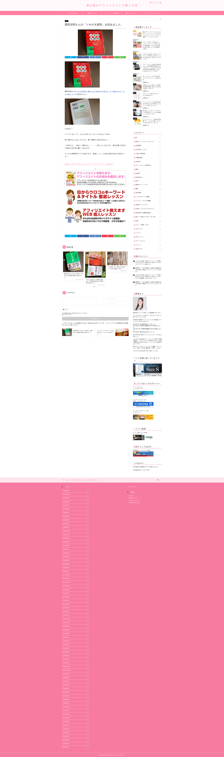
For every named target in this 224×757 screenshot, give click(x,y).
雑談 (148, 188)
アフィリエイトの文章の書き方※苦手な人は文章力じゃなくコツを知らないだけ (152, 103)
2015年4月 (75, 692)
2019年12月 (75, 494)
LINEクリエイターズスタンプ (147, 208)
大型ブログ (147, 249)
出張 (148, 220)
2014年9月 (75, 718)
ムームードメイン (138, 434)
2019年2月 (75, 523)
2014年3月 (75, 740)
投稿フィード (133, 498)
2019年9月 (75, 498)
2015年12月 (75, 663)
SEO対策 (147, 192)
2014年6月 (75, 729)
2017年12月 (75, 575)
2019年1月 (75, 527)
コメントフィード (135, 500)
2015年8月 (75, 677)
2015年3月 (75, 696)
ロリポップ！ (137, 412)
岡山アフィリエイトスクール (148, 141)
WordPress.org (134, 502)
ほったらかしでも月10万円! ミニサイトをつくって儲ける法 (152, 78)
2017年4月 (75, 604)
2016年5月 (75, 644)
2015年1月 (75, 703)
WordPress (148, 177)
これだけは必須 (72, 13)
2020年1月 (75, 490)
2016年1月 (75, 659)
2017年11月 (75, 578)
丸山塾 (148, 173)
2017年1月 (75, 615)
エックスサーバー (138, 388)
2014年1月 (75, 747)
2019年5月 (75, 512)
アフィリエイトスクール (152, 13)
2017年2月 (75, 611)
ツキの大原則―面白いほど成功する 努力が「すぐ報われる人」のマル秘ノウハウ (90, 164)
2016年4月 (75, 648)
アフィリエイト (148, 241)
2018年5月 (75, 556)
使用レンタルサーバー (132, 13)
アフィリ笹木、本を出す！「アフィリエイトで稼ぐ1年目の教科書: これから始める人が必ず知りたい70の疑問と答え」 (151, 45)
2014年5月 (75, 732)
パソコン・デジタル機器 (148, 200)
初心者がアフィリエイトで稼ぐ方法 (112, 5)
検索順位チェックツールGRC (141, 450)
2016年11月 (75, 622)
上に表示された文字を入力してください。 (75, 313)
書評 (67, 21)
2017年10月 (75, 582)
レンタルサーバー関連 (148, 196)
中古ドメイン (147, 237)
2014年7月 (75, 725)
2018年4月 (75, 560)
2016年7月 (75, 637)
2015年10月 (75, 670)
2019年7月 (75, 505)
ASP (148, 181)
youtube (148, 161)
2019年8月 (75, 501)
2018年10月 (75, 538)
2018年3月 (75, 564)
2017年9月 (75, 586)
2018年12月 (75, 531)
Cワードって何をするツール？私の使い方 (151, 94)
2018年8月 (75, 545)
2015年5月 (75, 688)
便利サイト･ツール (148, 184)
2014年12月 (75, 707)
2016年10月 (75, 626)
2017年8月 (75, 589)
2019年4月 (75, 516)
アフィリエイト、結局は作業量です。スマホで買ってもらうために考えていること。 (152, 121)
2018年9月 (75, 542)
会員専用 (147, 145)
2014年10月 (75, 714)
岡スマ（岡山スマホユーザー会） (147, 216)
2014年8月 (75, 721)
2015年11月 (75, 666)
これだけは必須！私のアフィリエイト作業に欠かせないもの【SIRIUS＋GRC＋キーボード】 (152, 56)
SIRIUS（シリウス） (147, 204)
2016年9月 (75, 630)
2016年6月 (75, 641)
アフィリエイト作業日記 (112, 13)
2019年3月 (75, 520)
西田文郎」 (68, 164)
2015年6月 (75, 685)
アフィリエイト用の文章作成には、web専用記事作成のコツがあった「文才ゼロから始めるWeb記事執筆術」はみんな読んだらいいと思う (152, 68)
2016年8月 (75, 633)
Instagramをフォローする (141, 470)
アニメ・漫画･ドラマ (148, 224)
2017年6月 (75, 597)
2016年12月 (75, 619)
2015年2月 (75, 699)
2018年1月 (75, 571)
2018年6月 (75, 553)
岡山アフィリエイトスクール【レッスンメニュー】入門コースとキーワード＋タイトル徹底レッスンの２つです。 (152, 34)
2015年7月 (75, 681)
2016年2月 (75, 655)
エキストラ (147, 228)
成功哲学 (111, 164)
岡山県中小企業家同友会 (147, 212)
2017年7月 (75, 593)
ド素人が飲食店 (147, 153)
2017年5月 (75, 600)
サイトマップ (132, 486)
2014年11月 (75, 710)
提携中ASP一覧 (92, 13)
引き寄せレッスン (148, 149)
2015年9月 (75, 674)
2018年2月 (75, 567)
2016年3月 (75, 652)
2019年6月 (75, 509)
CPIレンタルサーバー (139, 401)
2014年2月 (75, 743)
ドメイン (147, 233)
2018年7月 (75, 549)
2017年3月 (75, 608)
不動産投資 (147, 157)
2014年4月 (75, 736)
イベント (147, 245)
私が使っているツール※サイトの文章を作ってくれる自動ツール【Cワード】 (152, 112)
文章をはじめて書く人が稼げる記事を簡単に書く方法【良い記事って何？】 (152, 86)
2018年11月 (75, 534)
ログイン (132, 495)
